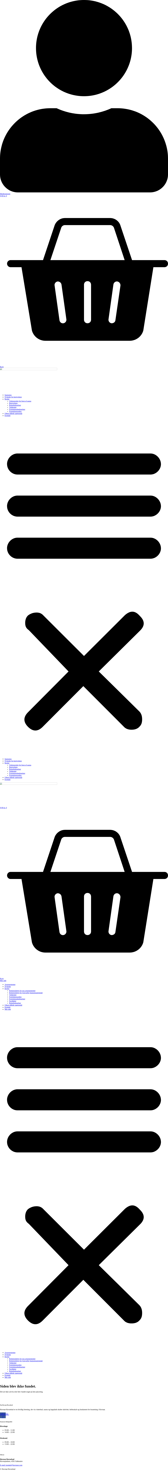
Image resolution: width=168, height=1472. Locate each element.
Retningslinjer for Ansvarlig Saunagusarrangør (26, 993)
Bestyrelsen (13, 403)
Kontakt (7, 416)
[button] (84, 587)
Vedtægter (12, 407)
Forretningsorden (15, 411)
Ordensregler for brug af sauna (20, 401)
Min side (8, 1009)
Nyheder (8, 987)
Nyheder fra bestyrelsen (13, 397)
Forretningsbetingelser (17, 409)
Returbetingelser (15, 405)
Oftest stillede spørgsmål (13, 413)
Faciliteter (12, 1001)
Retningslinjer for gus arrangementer (22, 991)
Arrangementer (10, 984)
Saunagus (8, 395)
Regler (7, 399)
